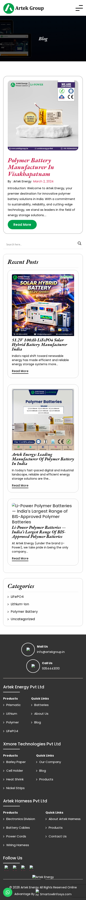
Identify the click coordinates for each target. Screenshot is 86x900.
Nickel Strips (15, 788)
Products (46, 779)
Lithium (11, 713)
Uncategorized (23, 619)
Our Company (50, 762)
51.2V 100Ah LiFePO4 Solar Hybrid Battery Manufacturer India (39, 344)
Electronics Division (20, 819)
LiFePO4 (17, 596)
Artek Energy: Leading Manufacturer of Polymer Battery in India (43, 459)
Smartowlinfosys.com (56, 894)
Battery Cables (18, 827)
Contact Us (58, 836)
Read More (22, 224)
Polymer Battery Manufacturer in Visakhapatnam (31, 167)
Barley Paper (16, 762)
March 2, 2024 (43, 181)
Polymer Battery (24, 611)
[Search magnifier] (79, 243)
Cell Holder (14, 770)
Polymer (12, 722)
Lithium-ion (20, 604)
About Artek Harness (65, 819)
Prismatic (13, 705)
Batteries (41, 705)
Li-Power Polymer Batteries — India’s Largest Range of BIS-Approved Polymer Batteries (39, 532)
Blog (37, 722)
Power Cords (16, 836)
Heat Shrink (15, 779)
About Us (41, 713)
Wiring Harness (17, 845)
